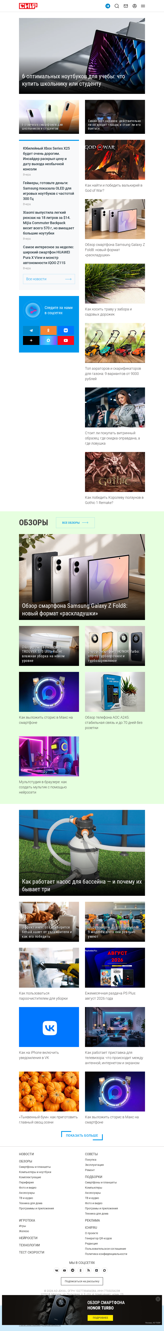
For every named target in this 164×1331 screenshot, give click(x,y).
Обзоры (25, 1161)
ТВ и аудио (26, 1198)
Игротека (27, 1220)
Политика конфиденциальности (106, 1254)
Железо (24, 1231)
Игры (22, 1226)
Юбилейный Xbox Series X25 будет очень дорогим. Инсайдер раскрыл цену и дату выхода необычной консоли (46, 158)
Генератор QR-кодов (98, 1238)
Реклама (92, 1220)
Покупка (90, 1159)
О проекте (91, 1233)
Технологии (29, 1245)
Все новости (36, 279)
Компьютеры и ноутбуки (35, 1172)
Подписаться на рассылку (82, 1281)
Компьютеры (93, 1187)
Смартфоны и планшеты (35, 1166)
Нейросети (28, 1238)
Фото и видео (27, 1187)
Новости (26, 1154)
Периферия (26, 1182)
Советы (91, 1154)
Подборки (93, 1177)
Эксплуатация (94, 1164)
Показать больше (82, 1135)
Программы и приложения (36, 1208)
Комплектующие (30, 1177)
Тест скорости (31, 1252)
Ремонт (90, 1170)
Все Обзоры (71, 522)
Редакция (91, 1243)
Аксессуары (27, 1192)
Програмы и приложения (101, 1208)
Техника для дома (30, 1203)
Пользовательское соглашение (105, 1248)
